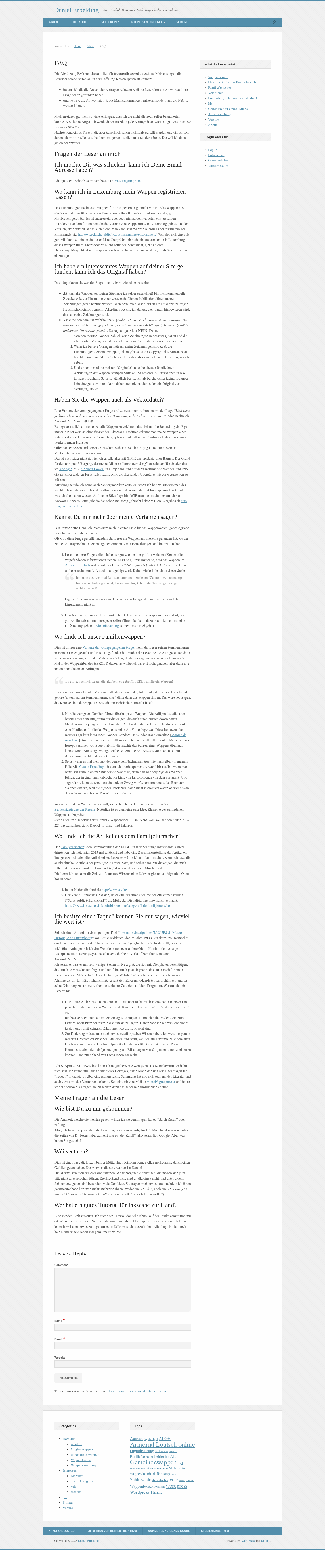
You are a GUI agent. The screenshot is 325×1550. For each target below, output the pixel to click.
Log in (212, 149)
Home (77, 46)
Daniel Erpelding (76, 9)
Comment (61, 1265)
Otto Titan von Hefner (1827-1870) (112, 1531)
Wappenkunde (218, 77)
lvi (147, 1468)
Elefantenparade (166, 1451)
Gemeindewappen (153, 1461)
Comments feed (219, 160)
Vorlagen (65, 468)
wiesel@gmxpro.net (128, 180)
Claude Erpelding (91, 766)
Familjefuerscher (72, 846)
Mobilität (77, 1475)
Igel (180, 1462)
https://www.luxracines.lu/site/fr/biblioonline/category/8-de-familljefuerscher (118, 905)
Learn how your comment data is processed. (139, 1391)
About (53, 22)
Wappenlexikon (142, 1486)
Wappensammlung (84, 1465)
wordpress (176, 1485)
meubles (76, 1444)
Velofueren (110, 22)
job (65, 1497)
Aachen (136, 1438)
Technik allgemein (83, 1481)
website (76, 1491)
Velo (173, 1479)
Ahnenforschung (108, 625)
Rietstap (163, 1473)
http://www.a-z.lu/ (114, 889)
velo (74, 1486)
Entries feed (216, 155)
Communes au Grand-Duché (228, 108)
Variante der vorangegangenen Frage (108, 647)
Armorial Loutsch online (162, 1444)
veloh (182, 1480)
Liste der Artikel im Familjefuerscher (233, 82)
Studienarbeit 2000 (215, 1531)
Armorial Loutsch (77, 565)
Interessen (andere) (146, 22)
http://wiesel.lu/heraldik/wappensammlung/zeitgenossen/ (117, 234)
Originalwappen (82, 1449)
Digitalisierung (142, 1450)
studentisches (160, 1480)
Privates (68, 1502)
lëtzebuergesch (159, 1468)
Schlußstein (140, 1479)
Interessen (70, 1470)
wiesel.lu (160, 1487)
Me (210, 103)
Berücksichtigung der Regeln (74, 809)
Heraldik (80, 22)
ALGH (165, 1438)
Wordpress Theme (146, 1492)
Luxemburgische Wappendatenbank (233, 98)
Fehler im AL (165, 1456)
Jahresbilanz (137, 1468)
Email (59, 1339)
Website (59, 1357)
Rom (173, 1474)
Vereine (182, 22)
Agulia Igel (151, 1439)
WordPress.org (218, 165)
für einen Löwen (92, 468)
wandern (190, 1480)
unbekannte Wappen (85, 1454)
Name (59, 1320)
